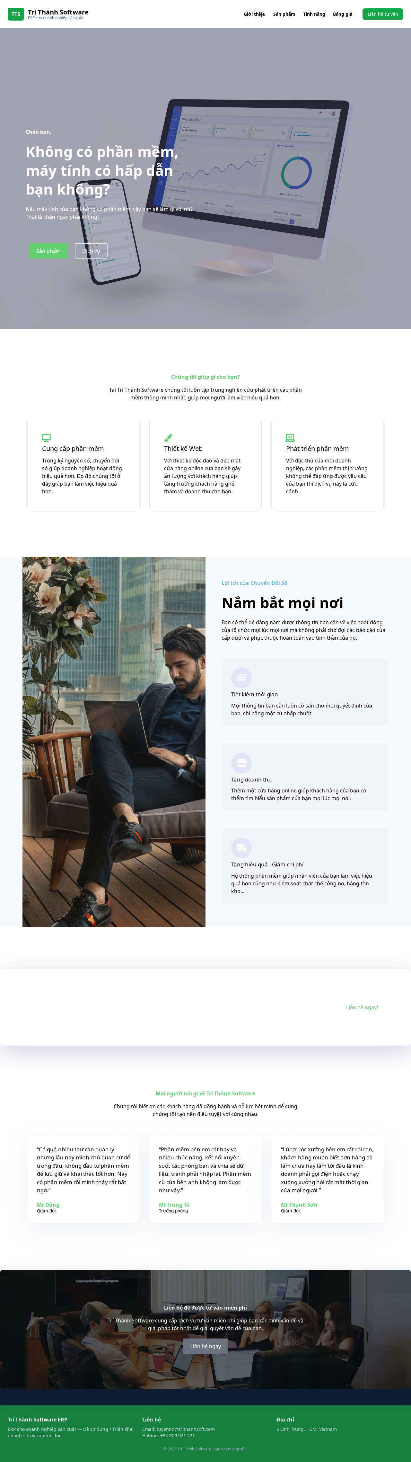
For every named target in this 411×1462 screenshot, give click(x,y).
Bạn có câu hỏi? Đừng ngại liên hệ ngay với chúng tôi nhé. (127, 1007)
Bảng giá (342, 14)
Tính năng (314, 14)
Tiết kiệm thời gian (254, 694)
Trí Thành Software (58, 12)
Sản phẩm (284, 14)
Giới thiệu (255, 14)
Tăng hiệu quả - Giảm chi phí (267, 864)
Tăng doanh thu (251, 779)
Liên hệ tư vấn (383, 14)
